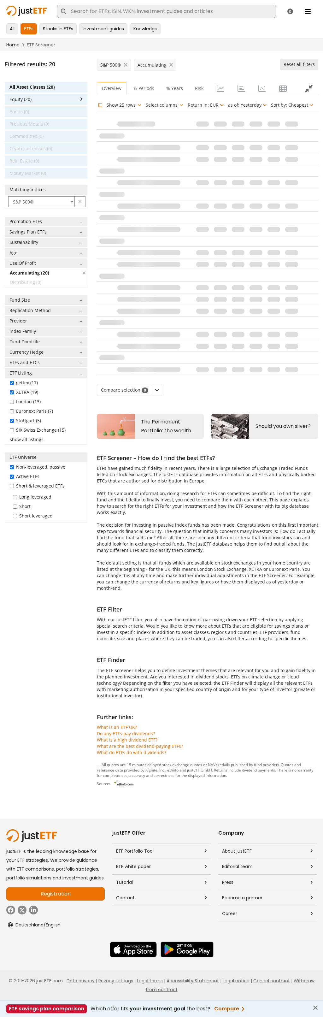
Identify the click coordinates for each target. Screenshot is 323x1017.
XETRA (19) (27, 392)
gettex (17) (27, 383)
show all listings (27, 439)
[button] (80, 201)
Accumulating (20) (29, 273)
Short (25, 506)
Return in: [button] (203, 105)
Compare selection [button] (123, 390)
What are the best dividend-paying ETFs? (140, 746)
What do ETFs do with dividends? (131, 752)
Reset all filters (299, 64)
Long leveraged (35, 497)
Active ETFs (27, 476)
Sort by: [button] (289, 105)
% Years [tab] (174, 88)
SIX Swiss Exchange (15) (41, 430)
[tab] (219, 88)
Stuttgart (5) (28, 420)
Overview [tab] (111, 88)
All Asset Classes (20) (32, 87)
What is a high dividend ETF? (127, 740)
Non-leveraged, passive (40, 467)
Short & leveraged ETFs (40, 486)
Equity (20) (20, 99)
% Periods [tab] (143, 88)
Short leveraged (36, 516)
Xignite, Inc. (155, 769)
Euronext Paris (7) (34, 411)
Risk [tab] (199, 88)
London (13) (28, 402)
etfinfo (173, 769)
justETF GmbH (199, 769)
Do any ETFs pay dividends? (126, 733)
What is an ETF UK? (117, 727)
